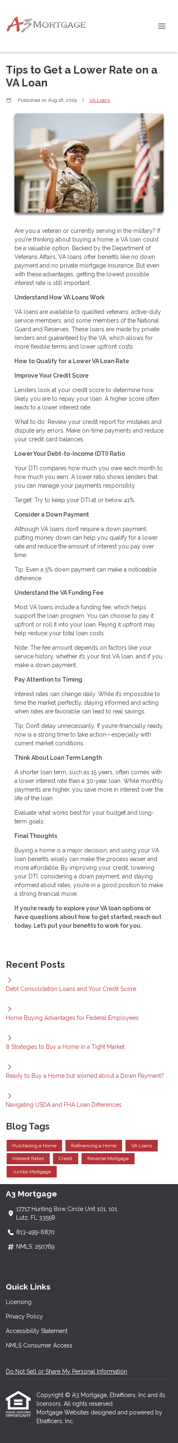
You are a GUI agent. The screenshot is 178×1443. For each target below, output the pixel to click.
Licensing (18, 1302)
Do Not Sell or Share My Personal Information (66, 1371)
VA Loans (99, 100)
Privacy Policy (24, 1316)
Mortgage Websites (63, 1412)
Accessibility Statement (36, 1331)
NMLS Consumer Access (39, 1345)
